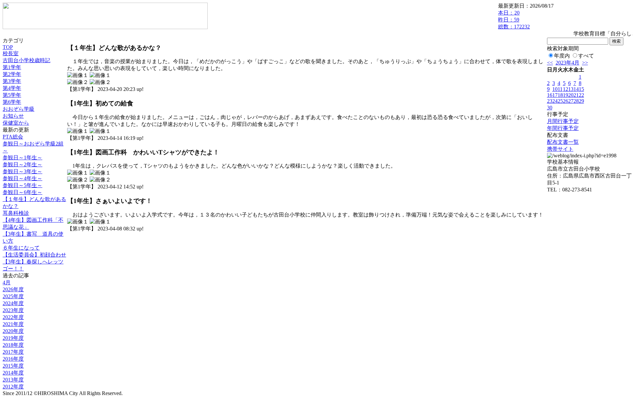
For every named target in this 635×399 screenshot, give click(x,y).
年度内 (562, 56)
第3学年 (12, 81)
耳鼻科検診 (16, 213)
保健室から (16, 123)
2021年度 (13, 324)
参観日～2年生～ (22, 164)
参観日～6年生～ (22, 192)
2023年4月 (567, 62)
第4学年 (12, 88)
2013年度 (13, 379)
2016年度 (13, 359)
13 (570, 89)
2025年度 (13, 296)
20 (570, 95)
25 (560, 101)
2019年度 (13, 338)
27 (570, 101)
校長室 (11, 53)
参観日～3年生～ (22, 171)
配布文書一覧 (563, 142)
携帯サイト (560, 149)
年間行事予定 (563, 128)
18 (560, 95)
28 (576, 101)
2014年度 (13, 373)
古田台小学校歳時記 (26, 60)
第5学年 (12, 95)
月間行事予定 (563, 121)
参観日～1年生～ (22, 157)
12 (565, 89)
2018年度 (13, 345)
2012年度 (13, 386)
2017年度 (13, 352)
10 (555, 89)
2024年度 (13, 303)
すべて (586, 56)
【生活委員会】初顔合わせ (34, 255)
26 (565, 101)
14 (576, 89)
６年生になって (21, 248)
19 (565, 95)
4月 (7, 282)
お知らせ (13, 116)
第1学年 (12, 67)
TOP (8, 47)
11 (560, 89)
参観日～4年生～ (22, 178)
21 (576, 95)
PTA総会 (13, 137)
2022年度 (13, 317)
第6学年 (12, 102)
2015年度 (13, 366)
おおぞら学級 (18, 109)
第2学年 (12, 74)
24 (555, 101)
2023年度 (13, 310)
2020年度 (13, 331)
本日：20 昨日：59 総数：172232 (514, 19)
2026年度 (13, 289)
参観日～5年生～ (22, 185)
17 (555, 95)
